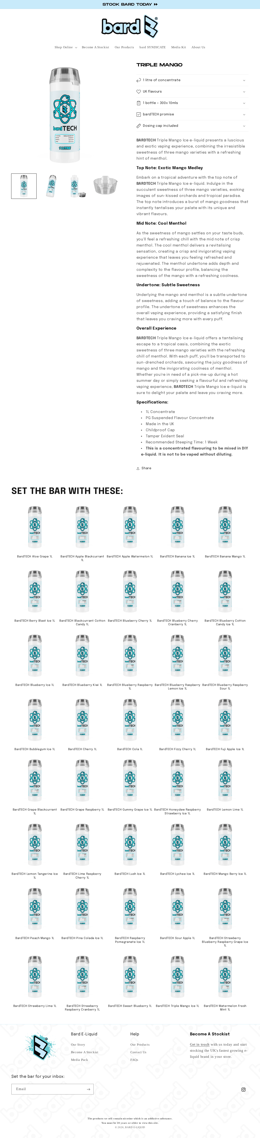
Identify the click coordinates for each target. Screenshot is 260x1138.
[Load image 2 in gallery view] (51, 186)
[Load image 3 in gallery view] (78, 186)
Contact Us (138, 1052)
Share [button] (147, 468)
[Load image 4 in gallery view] (105, 186)
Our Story (78, 1045)
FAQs (134, 1060)
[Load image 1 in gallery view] (23, 186)
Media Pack (79, 1060)
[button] (16, 26)
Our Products (140, 1045)
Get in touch (200, 1045)
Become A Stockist (84, 1052)
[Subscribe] (88, 1089)
